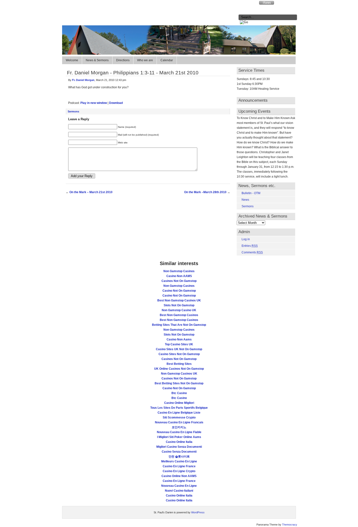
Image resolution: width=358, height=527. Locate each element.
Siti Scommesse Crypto (179, 417)
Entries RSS (249, 3)
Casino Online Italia (179, 442)
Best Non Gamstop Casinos (179, 315)
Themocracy (289, 524)
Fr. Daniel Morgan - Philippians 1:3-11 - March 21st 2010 (132, 72)
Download (116, 103)
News (245, 199)
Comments (252, 252)
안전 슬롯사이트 (179, 456)
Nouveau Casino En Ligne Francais (179, 422)
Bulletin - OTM (251, 193)
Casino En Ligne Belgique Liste (179, 412)
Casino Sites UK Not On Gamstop (179, 349)
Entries (250, 246)
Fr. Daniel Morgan (83, 80)
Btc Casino (179, 393)
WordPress (198, 512)
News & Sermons (97, 60)
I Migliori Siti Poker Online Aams (179, 437)
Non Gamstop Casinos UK (179, 373)
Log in (246, 239)
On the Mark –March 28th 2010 (205, 192)
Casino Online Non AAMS (179, 476)
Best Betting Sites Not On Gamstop (179, 383)
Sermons (73, 111)
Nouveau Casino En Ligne (179, 485)
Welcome (72, 60)
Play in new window (93, 103)
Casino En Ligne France (179, 466)
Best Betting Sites (179, 364)
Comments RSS (286, 3)
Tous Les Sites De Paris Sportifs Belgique (179, 407)
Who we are (145, 60)
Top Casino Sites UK (179, 344)
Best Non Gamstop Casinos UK (179, 300)
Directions (123, 60)
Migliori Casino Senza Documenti (179, 446)
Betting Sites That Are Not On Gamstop (179, 325)
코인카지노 (179, 427)
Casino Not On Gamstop (179, 290)
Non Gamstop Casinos (179, 271)
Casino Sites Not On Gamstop (179, 354)
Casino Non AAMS (179, 276)
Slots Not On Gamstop (179, 305)
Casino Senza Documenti (179, 451)
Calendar (166, 60)
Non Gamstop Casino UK (179, 310)
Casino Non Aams (179, 339)
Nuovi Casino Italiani (179, 490)
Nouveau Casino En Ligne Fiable (179, 432)
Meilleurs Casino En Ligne (179, 461)
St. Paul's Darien (102, 10)
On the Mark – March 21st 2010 (91, 192)
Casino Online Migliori (179, 403)
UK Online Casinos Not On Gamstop (179, 368)
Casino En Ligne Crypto (179, 471)
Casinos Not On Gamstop (179, 281)
